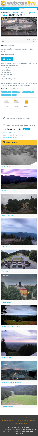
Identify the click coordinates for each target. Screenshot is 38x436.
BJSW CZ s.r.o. (10, 431)
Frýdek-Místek (19, 13)
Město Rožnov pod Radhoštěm (11, 382)
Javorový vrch (6, 358)
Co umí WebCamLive (21, 421)
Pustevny (5, 271)
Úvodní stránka (12, 418)
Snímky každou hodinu (10, 133)
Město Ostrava (6, 302)
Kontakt (32, 421)
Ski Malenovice (6, 166)
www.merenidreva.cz (28, 431)
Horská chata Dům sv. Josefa (11, 326)
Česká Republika (6, 95)
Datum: (5, 129)
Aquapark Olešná (6, 91)
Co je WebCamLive (7, 421)
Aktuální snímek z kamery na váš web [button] (16, 118)
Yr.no (21, 433)
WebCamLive (18, 3)
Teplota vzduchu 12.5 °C (31, 41)
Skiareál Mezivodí (7, 406)
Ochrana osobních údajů (19, 423)
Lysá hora (5, 246)
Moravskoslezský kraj (27, 91)
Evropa (14, 95)
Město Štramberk (7, 215)
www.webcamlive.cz (8, 429)
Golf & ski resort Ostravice (10, 191)
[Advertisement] (19, 112)
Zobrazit (26, 129)
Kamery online (24, 418)
